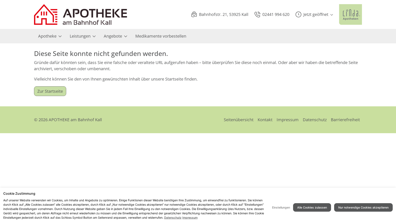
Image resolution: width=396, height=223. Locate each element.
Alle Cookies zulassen (312, 207)
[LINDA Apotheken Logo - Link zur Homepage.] (350, 14)
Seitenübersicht (238, 119)
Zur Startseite (50, 91)
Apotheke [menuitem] (47, 36)
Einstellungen (281, 207)
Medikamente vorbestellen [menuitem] (160, 36)
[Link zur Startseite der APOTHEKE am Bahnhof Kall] (81, 14)
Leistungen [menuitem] (80, 36)
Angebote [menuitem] (113, 36)
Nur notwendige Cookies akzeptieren (363, 207)
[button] (314, 14)
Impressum (288, 119)
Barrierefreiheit (345, 119)
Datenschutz (315, 119)
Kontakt (265, 119)
